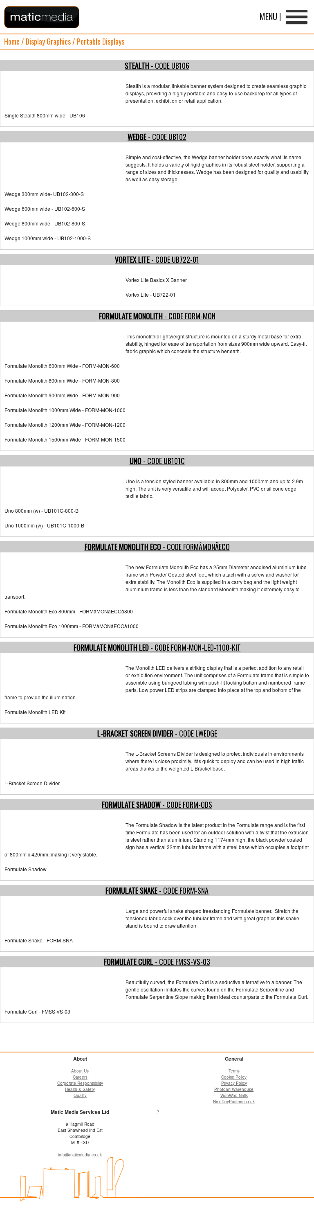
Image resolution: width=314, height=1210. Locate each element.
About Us (80, 1071)
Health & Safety (80, 1089)
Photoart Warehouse (233, 1089)
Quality (80, 1095)
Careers (80, 1077)
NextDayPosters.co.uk (234, 1101)
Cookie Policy (234, 1077)
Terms (234, 1071)
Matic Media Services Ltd (41, 17)
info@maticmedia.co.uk (80, 1155)
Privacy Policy (234, 1083)
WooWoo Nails (234, 1095)
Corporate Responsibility (80, 1083)
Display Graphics (48, 41)
